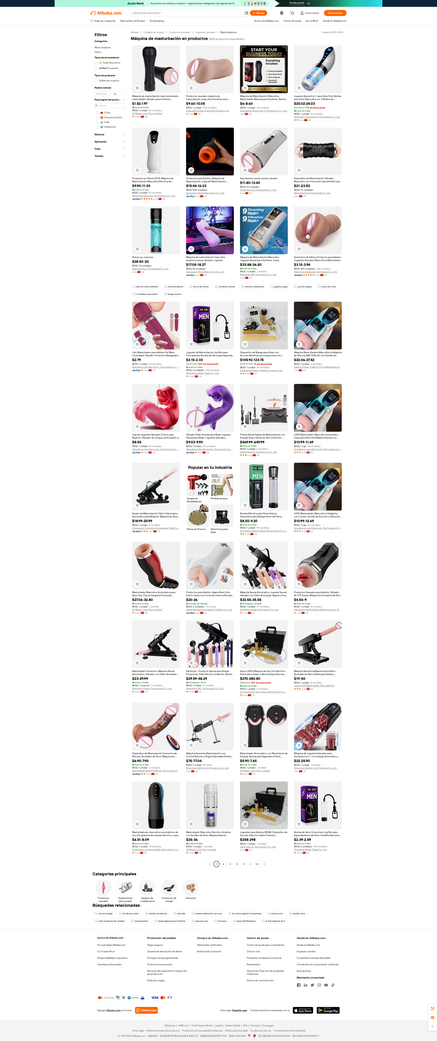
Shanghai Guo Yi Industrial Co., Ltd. (258, 190)
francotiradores (175, 286)
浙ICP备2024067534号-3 (305, 1036)
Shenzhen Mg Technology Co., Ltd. (258, 274)
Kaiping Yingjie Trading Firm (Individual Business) (318, 367)
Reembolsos (253, 964)
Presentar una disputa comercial (264, 958)
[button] (246, 13)
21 (257, 864)
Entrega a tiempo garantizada (162, 958)
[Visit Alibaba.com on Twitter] (312, 985)
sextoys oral (277, 913)
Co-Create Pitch (106, 951)
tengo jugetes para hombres (171, 921)
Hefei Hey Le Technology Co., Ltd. (258, 846)
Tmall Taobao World (202, 1025)
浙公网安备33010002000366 (274, 1036)
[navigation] (110, 448)
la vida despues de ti (275, 921)
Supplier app (239, 1010)
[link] (432, 1008)
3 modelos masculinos (147, 294)
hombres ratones (226, 286)
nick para (222, 921)
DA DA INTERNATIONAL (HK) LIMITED (314, 685)
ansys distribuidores (246, 921)
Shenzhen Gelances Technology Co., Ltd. (153, 195)
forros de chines (201, 286)
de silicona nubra (131, 913)
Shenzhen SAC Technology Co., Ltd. (205, 688)
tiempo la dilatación (254, 286)
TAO (245, 1025)
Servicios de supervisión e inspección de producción (167, 972)
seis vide (181, 913)
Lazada (218, 1025)
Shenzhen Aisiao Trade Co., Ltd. (202, 373)
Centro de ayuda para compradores (265, 945)
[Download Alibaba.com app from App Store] (303, 1010)
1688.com (183, 1025)
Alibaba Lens (113, 1010)
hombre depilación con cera (208, 913)
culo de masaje (105, 913)
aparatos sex (201, 921)
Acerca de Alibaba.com (110, 937)
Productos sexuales (179, 32)
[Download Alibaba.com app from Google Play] (328, 1010)
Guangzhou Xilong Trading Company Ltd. (261, 370)
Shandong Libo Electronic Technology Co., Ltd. (156, 367)
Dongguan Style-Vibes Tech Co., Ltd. (205, 193)
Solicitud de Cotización (209, 951)
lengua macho (174, 294)
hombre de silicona (158, 913)
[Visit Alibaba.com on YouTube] (326, 985)
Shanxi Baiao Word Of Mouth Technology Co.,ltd (156, 770)
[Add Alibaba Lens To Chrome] (146, 1010)
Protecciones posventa (159, 964)
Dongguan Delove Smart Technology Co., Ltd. (264, 530)
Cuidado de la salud (154, 32)
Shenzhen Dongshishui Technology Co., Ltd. (317, 117)
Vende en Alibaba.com (308, 945)
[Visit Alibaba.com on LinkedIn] (306, 985)
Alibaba (134, 32)
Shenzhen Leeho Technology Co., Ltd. (152, 688)
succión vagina (305, 286)
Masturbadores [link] (228, 32)
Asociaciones (304, 971)
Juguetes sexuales (205, 32)
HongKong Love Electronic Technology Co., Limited (318, 449)
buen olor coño (329, 286)
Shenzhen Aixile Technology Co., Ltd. (259, 609)
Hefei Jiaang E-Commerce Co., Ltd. (258, 452)
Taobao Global (232, 1025)
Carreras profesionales (109, 964)
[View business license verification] (249, 1036)
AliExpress (169, 1025)
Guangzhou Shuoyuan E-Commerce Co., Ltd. (263, 110)
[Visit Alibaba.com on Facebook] (299, 985)
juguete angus (281, 286)
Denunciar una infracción (260, 980)
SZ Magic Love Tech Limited (147, 113)
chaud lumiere (141, 921)
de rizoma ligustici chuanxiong (246, 913)
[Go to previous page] (210, 864)
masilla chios (299, 913)
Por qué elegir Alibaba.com (111, 945)
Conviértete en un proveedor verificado (318, 964)
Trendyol (254, 1025)
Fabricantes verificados (209, 945)
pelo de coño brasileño (147, 286)
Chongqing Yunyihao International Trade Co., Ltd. (156, 528)
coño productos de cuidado (111, 921)
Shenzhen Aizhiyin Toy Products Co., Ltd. (207, 768)
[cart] (292, 13)
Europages (268, 1025)
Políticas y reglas (156, 980)
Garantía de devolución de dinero (164, 951)
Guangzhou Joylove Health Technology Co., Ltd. (156, 849)
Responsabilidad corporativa (112, 958)
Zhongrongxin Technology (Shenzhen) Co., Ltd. (264, 692)
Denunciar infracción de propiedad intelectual (265, 972)
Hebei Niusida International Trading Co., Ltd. (209, 609)
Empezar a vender (306, 951)
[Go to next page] (264, 864)
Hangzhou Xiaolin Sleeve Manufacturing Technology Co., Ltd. (318, 609)
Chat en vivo (253, 951)
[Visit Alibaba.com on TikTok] (333, 985)
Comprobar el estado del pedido (314, 958)
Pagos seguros (155, 945)
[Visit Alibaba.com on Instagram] (319, 985)
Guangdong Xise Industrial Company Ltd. (207, 110)
